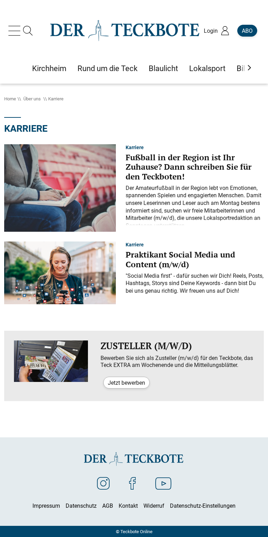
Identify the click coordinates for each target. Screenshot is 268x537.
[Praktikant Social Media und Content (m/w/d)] (60, 272)
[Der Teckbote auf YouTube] (163, 483)
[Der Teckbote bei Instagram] (103, 483)
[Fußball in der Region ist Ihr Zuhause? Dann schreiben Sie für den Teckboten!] (60, 187)
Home (10, 98)
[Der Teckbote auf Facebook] (132, 483)
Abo (247, 30)
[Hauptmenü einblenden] (15, 31)
